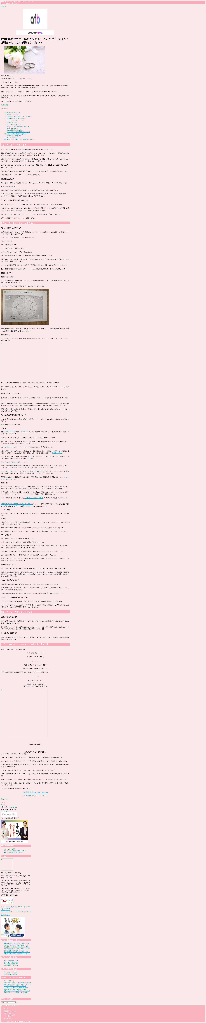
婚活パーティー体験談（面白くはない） (15, 850)
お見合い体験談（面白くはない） (13, 852)
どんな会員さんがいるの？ (15, 130)
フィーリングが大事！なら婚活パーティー (16, 987)
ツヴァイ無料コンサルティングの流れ (15, 118)
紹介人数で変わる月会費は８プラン (14, 950)
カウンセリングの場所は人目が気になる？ (19, 116)
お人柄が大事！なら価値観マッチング (15, 986)
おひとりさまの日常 (9, 849)
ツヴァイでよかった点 (10, 974)
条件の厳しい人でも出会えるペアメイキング (17, 991)
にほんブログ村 (5, 910)
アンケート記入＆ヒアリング (15, 120)
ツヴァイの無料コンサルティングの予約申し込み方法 (19, 139)
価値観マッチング (57, 453)
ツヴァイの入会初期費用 (34, 498)
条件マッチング (25, 431)
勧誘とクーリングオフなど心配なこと (15, 134)
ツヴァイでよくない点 (10, 972)
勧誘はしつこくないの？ (14, 135)
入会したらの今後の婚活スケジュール (18, 126)
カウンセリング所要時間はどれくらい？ (18, 132)
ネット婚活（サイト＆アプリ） (34, 471)
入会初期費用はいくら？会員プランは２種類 (17, 948)
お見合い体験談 (8, 1013)
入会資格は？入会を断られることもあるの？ (17, 947)
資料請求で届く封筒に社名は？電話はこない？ (17, 943)
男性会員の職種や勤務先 (11, 964)
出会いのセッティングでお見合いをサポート (17, 992)
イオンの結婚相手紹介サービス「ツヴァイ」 (35, 795)
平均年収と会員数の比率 (11, 962)
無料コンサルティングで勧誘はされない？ (16, 945)
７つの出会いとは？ (9, 981)
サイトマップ (8, 1016)
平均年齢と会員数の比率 (11, 960)
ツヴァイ (3, 804)
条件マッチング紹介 (10, 431)
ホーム (6, 1008)
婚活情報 (3, 802)
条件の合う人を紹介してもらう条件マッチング (17, 982)
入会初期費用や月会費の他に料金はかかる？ (17, 952)
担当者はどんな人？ (13, 114)
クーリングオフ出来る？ (14, 137)
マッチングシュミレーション (15, 124)
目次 (2, 108)
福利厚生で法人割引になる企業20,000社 (15, 953)
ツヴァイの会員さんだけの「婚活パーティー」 (14, 462)
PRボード (30, 458)
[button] (16, 1002)
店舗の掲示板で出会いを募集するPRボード (16, 989)
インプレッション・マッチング (17, 467)
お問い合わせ (8, 1018)
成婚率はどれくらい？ (13, 128)
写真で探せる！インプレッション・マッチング (17, 984)
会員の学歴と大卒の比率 (11, 965)
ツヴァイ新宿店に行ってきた (12, 112)
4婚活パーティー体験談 (10, 1011)
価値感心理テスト (12, 122)
